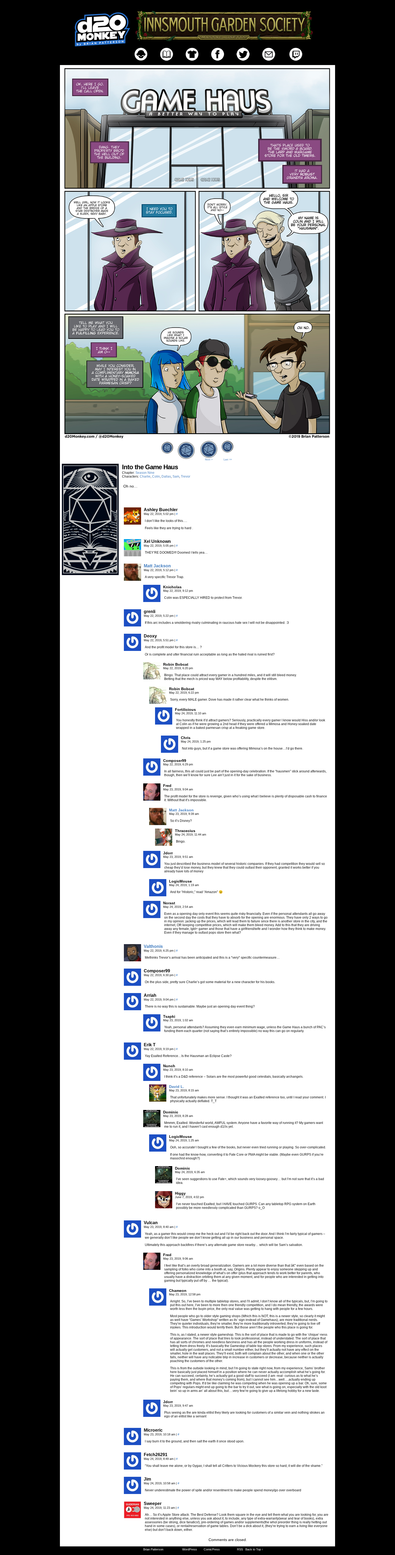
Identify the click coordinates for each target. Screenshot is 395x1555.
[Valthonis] (132, 960)
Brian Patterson (153, 1549)
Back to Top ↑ (254, 1549)
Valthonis (153, 946)
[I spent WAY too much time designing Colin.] (197, 437)
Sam (176, 476)
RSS (240, 1549)
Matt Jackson (157, 566)
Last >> (228, 459)
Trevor (185, 476)
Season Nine (145, 473)
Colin (156, 476)
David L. (176, 1086)
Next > (209, 459)
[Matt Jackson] (132, 579)
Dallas (166, 476)
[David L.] (157, 1100)
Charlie (145, 476)
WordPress (189, 1549)
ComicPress (212, 1549)
